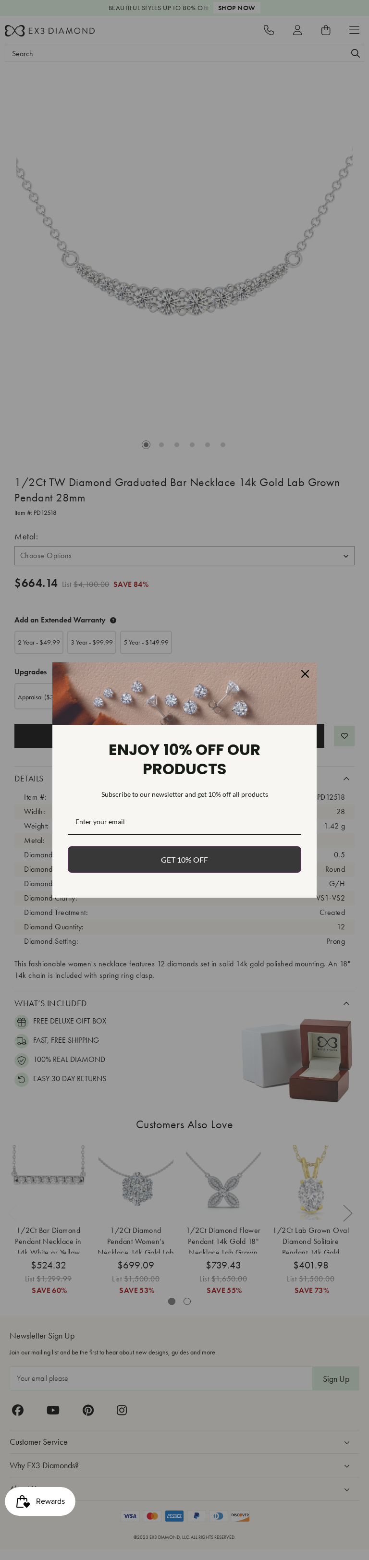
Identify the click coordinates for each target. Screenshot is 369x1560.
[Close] (305, 673)
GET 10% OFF (184, 859)
